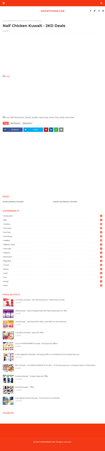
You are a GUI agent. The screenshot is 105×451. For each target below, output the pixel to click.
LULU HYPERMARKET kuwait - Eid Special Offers (36, 343)
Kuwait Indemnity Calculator (13, 201)
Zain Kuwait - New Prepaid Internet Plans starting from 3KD (41, 311)
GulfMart (53, 240)
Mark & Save (53, 257)
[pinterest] (103, 11)
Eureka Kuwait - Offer (24, 387)
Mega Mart (53, 261)
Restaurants (13, 21)
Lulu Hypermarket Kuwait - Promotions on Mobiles (37, 398)
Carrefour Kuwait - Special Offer (29, 332)
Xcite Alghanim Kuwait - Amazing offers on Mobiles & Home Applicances (47, 354)
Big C (53, 220)
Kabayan (53, 253)
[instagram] (98, 11)
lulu (53, 277)
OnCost (53, 265)
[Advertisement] (52, 56)
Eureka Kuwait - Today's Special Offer (31, 376)
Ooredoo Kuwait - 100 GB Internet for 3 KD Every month (40, 300)
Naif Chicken (15, 123)
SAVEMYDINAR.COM (53, 11)
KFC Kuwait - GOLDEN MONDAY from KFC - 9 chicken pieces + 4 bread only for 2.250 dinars (55, 365)
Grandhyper (53, 236)
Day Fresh (53, 232)
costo (53, 273)
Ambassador (53, 216)
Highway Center (53, 244)
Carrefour (53, 224)
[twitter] (94, 11)
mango (53, 281)
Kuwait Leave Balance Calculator (65, 201)
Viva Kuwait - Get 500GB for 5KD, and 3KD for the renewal (40, 321)
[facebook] (90, 11)
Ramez (53, 269)
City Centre (53, 228)
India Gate (53, 249)
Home (5, 21)
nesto (53, 285)
